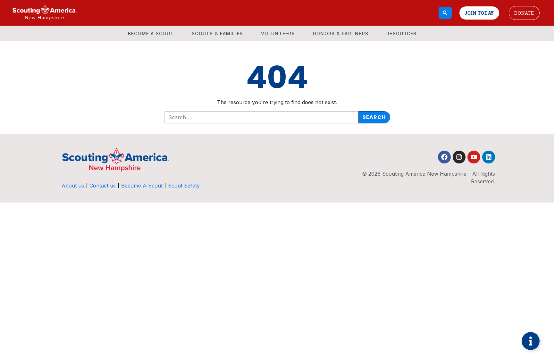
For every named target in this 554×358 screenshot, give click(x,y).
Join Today (479, 13)
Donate (524, 13)
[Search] (445, 13)
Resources (401, 33)
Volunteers (278, 33)
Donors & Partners (340, 33)
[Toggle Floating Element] (531, 341)
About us (73, 185)
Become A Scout (151, 33)
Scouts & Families (217, 33)
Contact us (102, 185)
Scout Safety (184, 185)
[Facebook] (444, 157)
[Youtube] (473, 157)
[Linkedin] (488, 157)
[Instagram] (459, 157)
